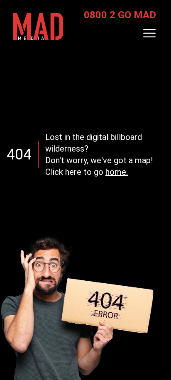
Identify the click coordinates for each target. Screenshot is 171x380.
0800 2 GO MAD (120, 15)
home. (116, 172)
